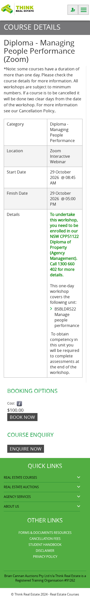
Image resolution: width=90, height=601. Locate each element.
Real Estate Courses (64, 594)
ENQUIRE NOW (26, 449)
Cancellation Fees (45, 538)
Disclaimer (45, 550)
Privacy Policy (45, 556)
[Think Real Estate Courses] (17, 8)
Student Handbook (45, 544)
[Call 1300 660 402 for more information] (19, 403)
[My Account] (73, 10)
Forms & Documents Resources (45, 532)
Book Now (22, 417)
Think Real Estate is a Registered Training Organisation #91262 (50, 578)
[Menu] (83, 10)
